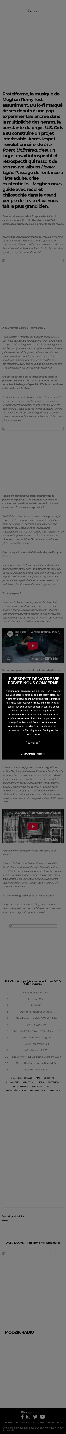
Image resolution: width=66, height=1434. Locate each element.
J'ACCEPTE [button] (33, 743)
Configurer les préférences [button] (33, 753)
